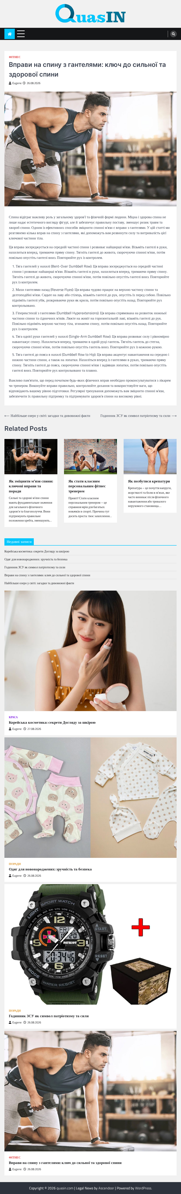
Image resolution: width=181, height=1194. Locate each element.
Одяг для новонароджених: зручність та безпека (35, 559)
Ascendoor (106, 1188)
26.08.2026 (34, 876)
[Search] (173, 34)
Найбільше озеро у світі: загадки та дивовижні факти (39, 583)
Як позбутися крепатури (149, 481)
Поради (15, 864)
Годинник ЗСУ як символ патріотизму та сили (34, 567)
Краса (13, 717)
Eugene (17, 83)
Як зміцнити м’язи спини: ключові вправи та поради (31, 486)
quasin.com (65, 1188)
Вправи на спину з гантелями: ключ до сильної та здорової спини (47, 575)
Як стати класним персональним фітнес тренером (87, 486)
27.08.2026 (34, 729)
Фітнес (15, 57)
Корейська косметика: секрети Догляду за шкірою (36, 551)
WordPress (143, 1188)
